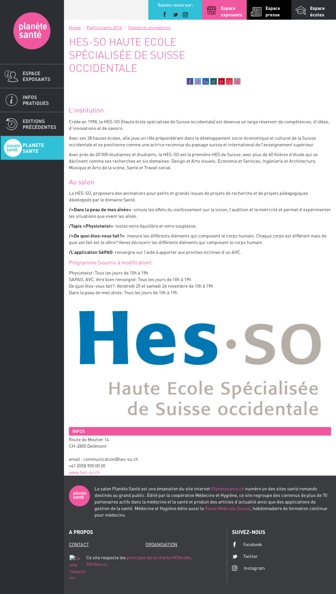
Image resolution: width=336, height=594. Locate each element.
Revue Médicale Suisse (227, 508)
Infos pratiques (36, 100)
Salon (32, 32)
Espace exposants (37, 76)
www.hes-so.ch (84, 472)
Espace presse (272, 11)
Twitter (250, 556)
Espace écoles (317, 11)
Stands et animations (149, 27)
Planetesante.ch (227, 488)
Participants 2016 (104, 27)
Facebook (252, 544)
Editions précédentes (39, 124)
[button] (190, 81)
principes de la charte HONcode (159, 557)
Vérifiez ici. (97, 564)
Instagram (254, 568)
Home (75, 27)
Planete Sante (33, 148)
